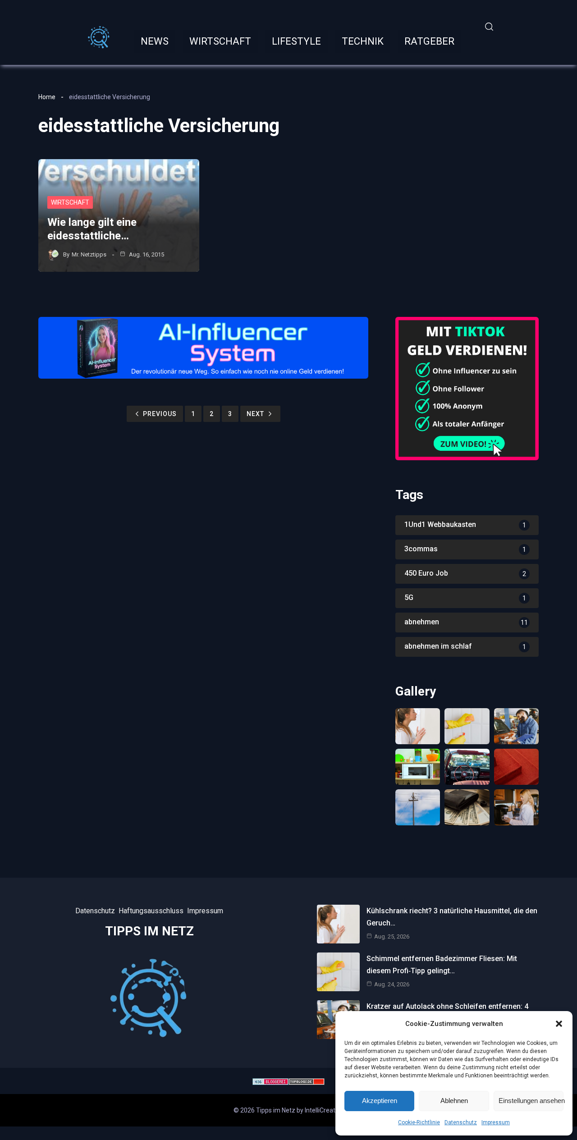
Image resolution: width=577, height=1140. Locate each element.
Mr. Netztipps (89, 254)
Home (46, 97)
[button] (558, 1023)
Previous (160, 413)
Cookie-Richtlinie (419, 1122)
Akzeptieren (379, 1100)
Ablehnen (454, 1100)
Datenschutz (460, 1122)
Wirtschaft (70, 202)
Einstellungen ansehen (531, 1100)
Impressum (495, 1122)
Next (255, 413)
